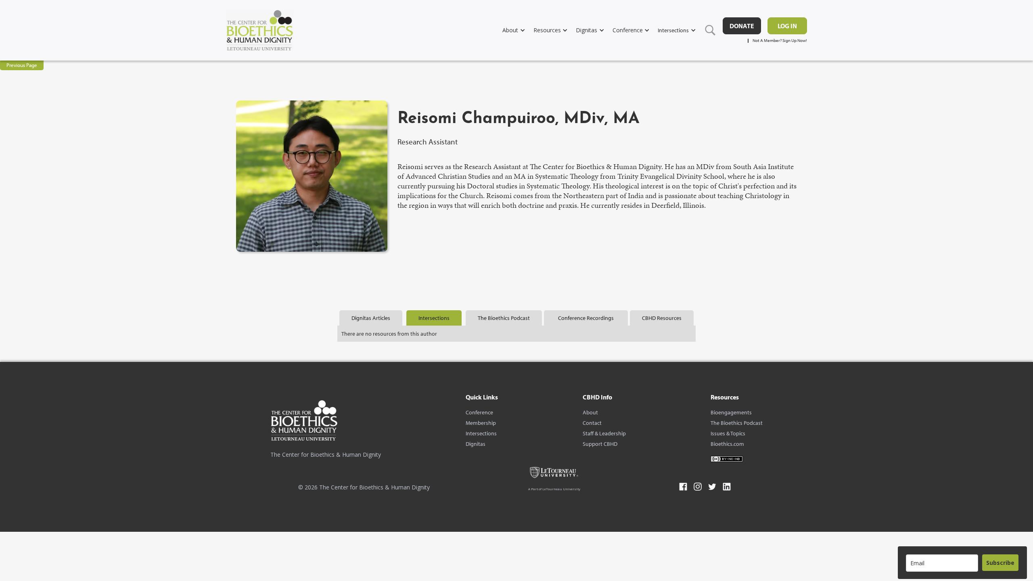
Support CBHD (600, 443)
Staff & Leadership (604, 433)
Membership (481, 422)
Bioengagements (731, 412)
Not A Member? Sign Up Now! (780, 40)
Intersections (481, 433)
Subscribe (1000, 562)
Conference (479, 412)
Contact (592, 422)
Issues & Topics (728, 433)
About (590, 412)
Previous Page (21, 65)
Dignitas (475, 443)
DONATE (742, 26)
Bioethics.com (727, 443)
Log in (787, 26)
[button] (517, 30)
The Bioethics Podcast (737, 422)
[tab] (370, 318)
